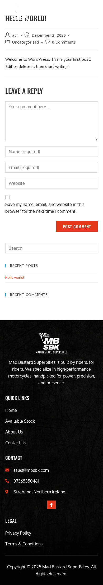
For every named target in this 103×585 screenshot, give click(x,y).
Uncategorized (25, 42)
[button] (93, 13)
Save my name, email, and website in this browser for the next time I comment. (44, 208)
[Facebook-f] (51, 505)
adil (15, 35)
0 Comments (64, 42)
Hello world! (14, 277)
